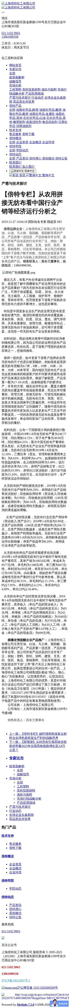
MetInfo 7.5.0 (25, 1004)
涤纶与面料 (24, 794)
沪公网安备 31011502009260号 (37, 987)
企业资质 (15, 864)
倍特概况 (8, 856)
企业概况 (15, 868)
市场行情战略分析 (29, 798)
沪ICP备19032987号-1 (16, 980)
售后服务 (15, 843)
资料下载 (15, 847)
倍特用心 (15, 909)
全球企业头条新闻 (21, 814)
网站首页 (15, 65)
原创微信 (15, 913)
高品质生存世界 (20, 819)
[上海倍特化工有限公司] (34, 6)
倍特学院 (8, 880)
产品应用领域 (26, 802)
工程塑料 (23, 786)
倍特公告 (15, 917)
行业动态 (15, 810)
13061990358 (10, 36)
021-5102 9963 (11, 33)
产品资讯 (15, 905)
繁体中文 (47, 175)
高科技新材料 (26, 790)
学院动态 (15, 888)
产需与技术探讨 (20, 806)
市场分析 (15, 778)
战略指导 (23, 774)
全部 (12, 73)
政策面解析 (17, 766)
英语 (22, 175)
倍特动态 (8, 897)
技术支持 (8, 835)
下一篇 (38, 746)
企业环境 (15, 872)
